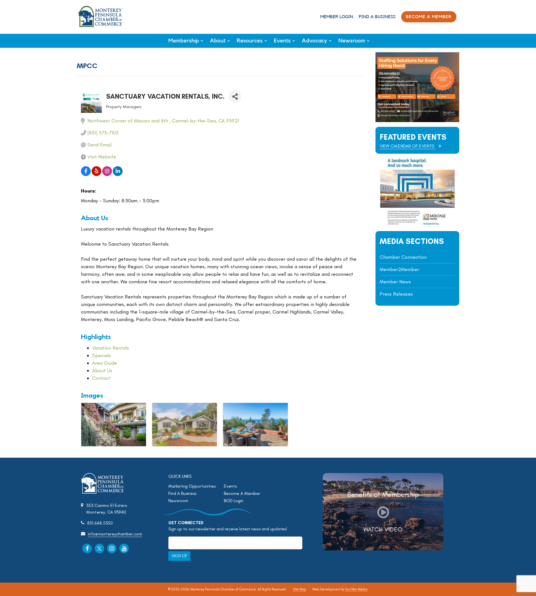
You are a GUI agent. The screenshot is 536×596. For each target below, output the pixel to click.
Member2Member (399, 269)
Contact (101, 378)
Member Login (336, 17)
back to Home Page (100, 16)
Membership (183, 41)
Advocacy (314, 41)
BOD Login (233, 500)
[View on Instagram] (107, 174)
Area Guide (104, 363)
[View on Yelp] (96, 174)
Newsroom (351, 41)
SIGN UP (179, 556)
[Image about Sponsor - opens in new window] (417, 224)
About (218, 41)
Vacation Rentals (110, 348)
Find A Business (377, 17)
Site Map (299, 589)
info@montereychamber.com (115, 533)
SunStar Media (356, 589)
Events (282, 41)
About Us (102, 370)
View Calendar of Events (407, 146)
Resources (250, 41)
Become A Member (242, 493)
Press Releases (396, 294)
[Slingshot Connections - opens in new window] (417, 120)
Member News (395, 282)
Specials (101, 355)
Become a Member (429, 17)
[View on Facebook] (86, 174)
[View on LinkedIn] (118, 174)
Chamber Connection (403, 257)
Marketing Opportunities (192, 486)
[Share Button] (235, 96)
